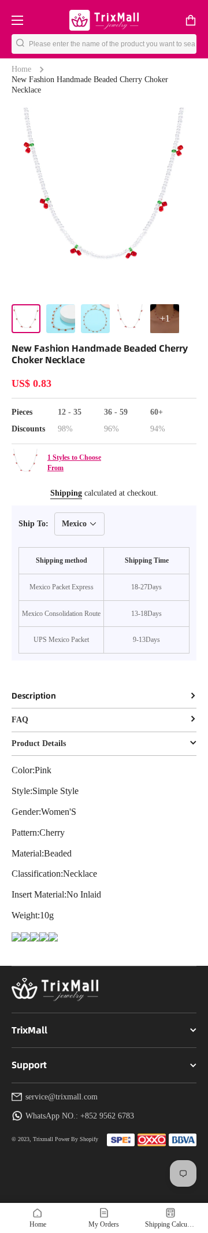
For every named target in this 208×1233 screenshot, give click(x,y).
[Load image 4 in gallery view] (130, 318)
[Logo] (104, 20)
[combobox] (112, 44)
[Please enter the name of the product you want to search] (20, 44)
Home (21, 69)
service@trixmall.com (61, 1096)
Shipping (66, 493)
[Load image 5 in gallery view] (164, 318)
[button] (190, 20)
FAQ (20, 719)
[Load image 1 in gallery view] (26, 318)
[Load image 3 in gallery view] (95, 318)
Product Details (39, 743)
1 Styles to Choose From (74, 462)
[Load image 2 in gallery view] (60, 318)
